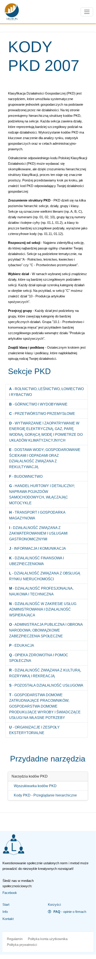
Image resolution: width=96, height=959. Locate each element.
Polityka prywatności (22, 945)
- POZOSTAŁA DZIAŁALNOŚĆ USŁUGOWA (46, 685)
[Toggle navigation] (87, 11)
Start (5, 904)
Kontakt (8, 919)
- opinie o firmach (69, 912)
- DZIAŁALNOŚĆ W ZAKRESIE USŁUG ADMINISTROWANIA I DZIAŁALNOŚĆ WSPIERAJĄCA (42, 609)
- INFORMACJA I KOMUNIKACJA (37, 548)
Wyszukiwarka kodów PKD (35, 786)
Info (5, 912)
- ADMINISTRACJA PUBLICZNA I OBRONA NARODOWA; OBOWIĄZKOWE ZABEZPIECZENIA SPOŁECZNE (46, 630)
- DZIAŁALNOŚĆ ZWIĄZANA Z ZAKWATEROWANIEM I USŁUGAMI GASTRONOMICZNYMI (38, 533)
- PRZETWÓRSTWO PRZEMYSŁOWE (42, 414)
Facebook (9, 893)
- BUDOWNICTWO (26, 476)
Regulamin (14, 939)
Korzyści (54, 904)
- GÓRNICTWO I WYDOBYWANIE (38, 404)
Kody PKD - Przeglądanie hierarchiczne (45, 795)
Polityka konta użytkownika (47, 939)
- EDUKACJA (21, 645)
